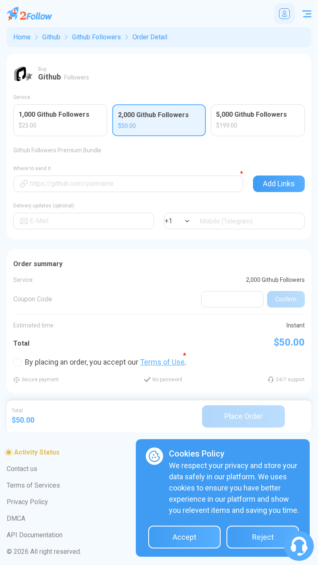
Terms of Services (33, 485)
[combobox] (165, 221)
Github (51, 37)
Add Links (279, 183)
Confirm (285, 299)
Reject (263, 537)
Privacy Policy (27, 502)
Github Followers (96, 37)
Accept (184, 537)
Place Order (243, 416)
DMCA (16, 518)
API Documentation (35, 535)
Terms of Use (162, 362)
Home (22, 37)
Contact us (22, 469)
